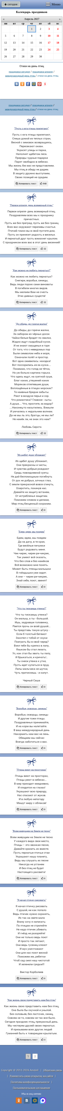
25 (57, 49)
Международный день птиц (20, 75)
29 (31, 56)
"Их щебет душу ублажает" (31, 455)
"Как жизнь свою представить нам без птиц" (31, 1000)
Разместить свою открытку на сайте (31, 1076)
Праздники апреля (42, 71)
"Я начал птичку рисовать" (31, 900)
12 (5, 42)
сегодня (11, 4)
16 (40, 42)
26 (5, 56)
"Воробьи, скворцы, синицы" (31, 708)
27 (14, 56)
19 (5, 49)
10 (49, 35)
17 (49, 42)
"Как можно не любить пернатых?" (32, 270)
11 (58, 35)
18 (57, 42)
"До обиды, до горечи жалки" (31, 324)
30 (40, 56)
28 (23, 56)
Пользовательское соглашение (31, 1088)
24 (49, 49)
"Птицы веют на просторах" (31, 769)
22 (31, 49)
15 (31, 42)
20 (14, 49)
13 (14, 42)
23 (40, 49)
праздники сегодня (19, 71)
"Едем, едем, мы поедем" (31, 531)
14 (23, 42)
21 (23, 49)
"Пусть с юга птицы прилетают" (31, 128)
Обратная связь (52, 1070)
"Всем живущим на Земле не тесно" (31, 831)
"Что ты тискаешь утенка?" (31, 608)
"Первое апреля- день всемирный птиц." (31, 205)
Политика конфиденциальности (30, 1082)
